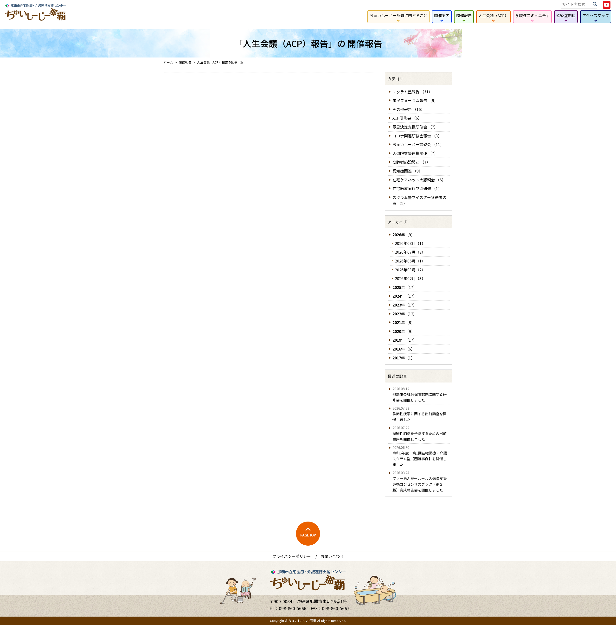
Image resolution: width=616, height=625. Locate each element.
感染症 (566, 15)
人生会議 (493, 15)
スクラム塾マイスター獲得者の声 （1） (419, 200)
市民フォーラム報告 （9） (415, 100)
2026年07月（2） (410, 252)
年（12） (404, 314)
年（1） (403, 358)
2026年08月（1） (410, 243)
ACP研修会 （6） (407, 118)
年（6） (403, 349)
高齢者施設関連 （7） (411, 162)
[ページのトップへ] (308, 533)
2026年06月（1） (410, 261)
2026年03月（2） (410, 270)
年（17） (404, 287)
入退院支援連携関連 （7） (415, 153)
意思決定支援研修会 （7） (415, 127)
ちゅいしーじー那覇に (398, 15)
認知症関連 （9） (407, 171)
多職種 (532, 15)
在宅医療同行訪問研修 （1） (417, 188)
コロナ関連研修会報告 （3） (417, 136)
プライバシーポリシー (291, 556)
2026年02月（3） (410, 278)
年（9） (403, 234)
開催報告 (464, 15)
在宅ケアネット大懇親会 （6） (419, 180)
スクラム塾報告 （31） (412, 92)
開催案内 (441, 15)
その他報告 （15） (408, 109)
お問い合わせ (332, 556)
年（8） (403, 322)
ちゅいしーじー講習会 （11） (418, 144)
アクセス (595, 15)
